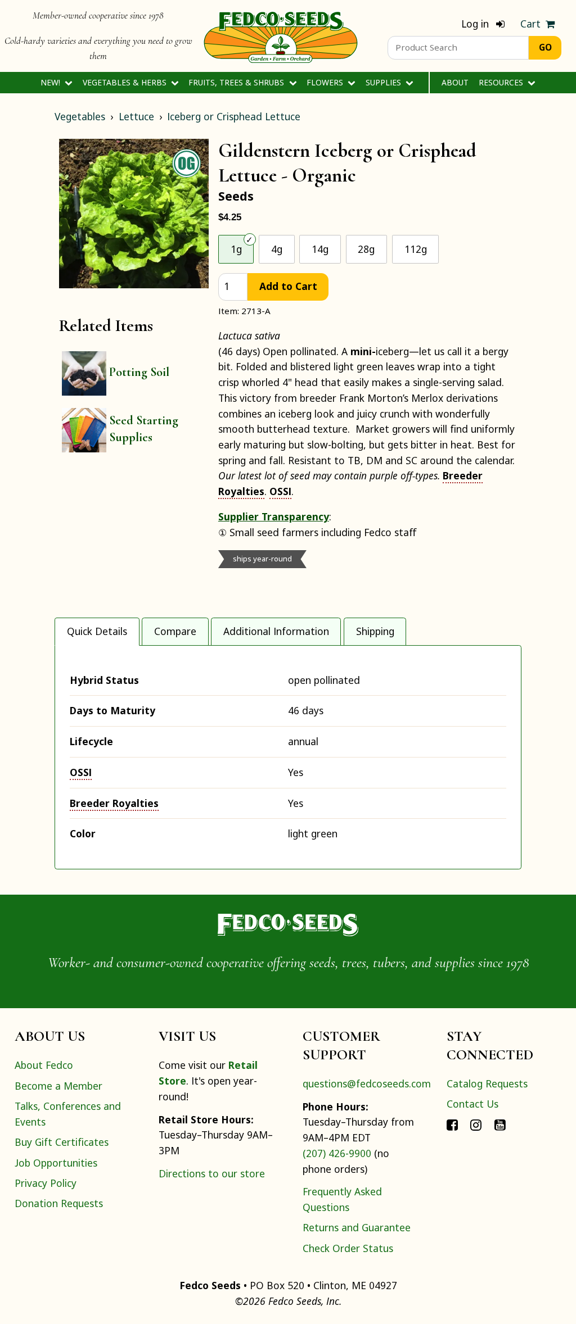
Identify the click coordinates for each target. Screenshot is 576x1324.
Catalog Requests (487, 1083)
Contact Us (472, 1103)
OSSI (280, 491)
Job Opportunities (56, 1162)
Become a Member (58, 1085)
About (455, 82)
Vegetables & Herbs (126, 82)
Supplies (384, 82)
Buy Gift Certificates (62, 1142)
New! (51, 82)
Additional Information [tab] (276, 631)
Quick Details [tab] (97, 631)
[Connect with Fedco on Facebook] (452, 1124)
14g (320, 249)
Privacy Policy (45, 1183)
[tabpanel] (288, 757)
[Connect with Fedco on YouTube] (500, 1124)
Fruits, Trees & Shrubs (237, 82)
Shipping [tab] (375, 631)
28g (366, 249)
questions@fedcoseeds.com (367, 1083)
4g (276, 249)
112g (415, 249)
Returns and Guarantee (357, 1227)
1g (236, 249)
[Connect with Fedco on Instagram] (476, 1124)
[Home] (280, 36)
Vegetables (80, 116)
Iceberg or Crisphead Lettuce (233, 116)
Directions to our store (212, 1173)
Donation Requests (59, 1203)
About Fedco (44, 1065)
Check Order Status (348, 1248)
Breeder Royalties (114, 803)
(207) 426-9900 (337, 1153)
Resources (502, 82)
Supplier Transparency (273, 516)
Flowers (326, 82)
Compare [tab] (175, 631)
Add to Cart (288, 286)
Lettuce (136, 116)
